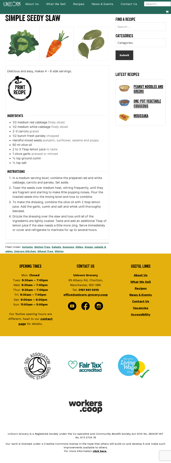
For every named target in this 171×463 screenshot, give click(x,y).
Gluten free (42, 247)
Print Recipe (20, 90)
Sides (79, 247)
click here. (100, 451)
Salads (56, 247)
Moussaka (141, 116)
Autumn (27, 247)
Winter (59, 251)
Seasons (68, 247)
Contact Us (140, 301)
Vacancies (140, 308)
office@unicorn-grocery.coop (85, 294)
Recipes (141, 288)
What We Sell (140, 282)
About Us (140, 275)
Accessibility (140, 314)
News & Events (140, 295)
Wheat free (45, 251)
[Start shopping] (167, 11)
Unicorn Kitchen (25, 251)
